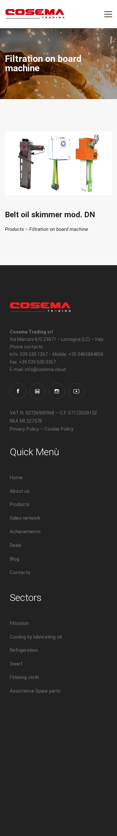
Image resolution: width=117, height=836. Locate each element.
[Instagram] (57, 391)
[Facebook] (18, 391)
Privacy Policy (24, 429)
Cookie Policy (59, 429)
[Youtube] (76, 391)
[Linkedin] (37, 391)
